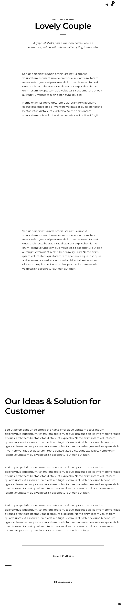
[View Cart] (111, 4)
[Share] (106, 5)
